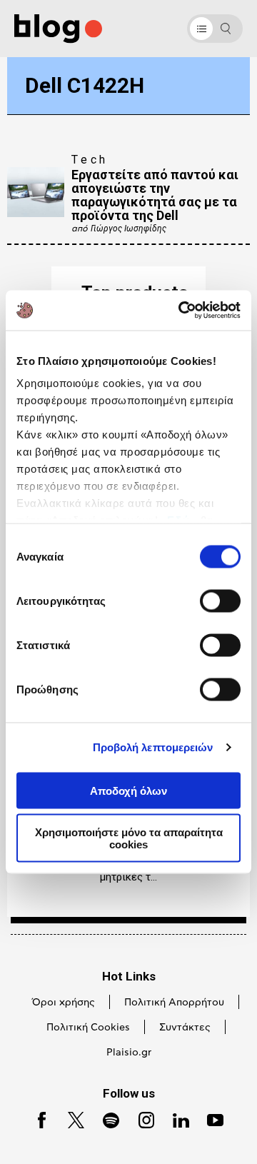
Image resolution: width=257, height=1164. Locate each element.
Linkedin (175, 1118)
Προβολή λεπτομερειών (153, 747)
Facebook (36, 1118)
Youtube (209, 1118)
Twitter (69, 1118)
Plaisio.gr (128, 1053)
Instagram (140, 1118)
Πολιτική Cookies (88, 1028)
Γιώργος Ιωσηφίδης (128, 229)
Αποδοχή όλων (128, 790)
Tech (90, 159)
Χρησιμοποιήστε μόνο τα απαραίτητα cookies (129, 838)
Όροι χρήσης (63, 1003)
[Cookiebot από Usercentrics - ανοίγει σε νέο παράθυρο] (181, 310)
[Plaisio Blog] (58, 29)
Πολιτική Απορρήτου (174, 1003)
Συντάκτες (185, 1028)
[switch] (220, 600)
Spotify (104, 1118)
